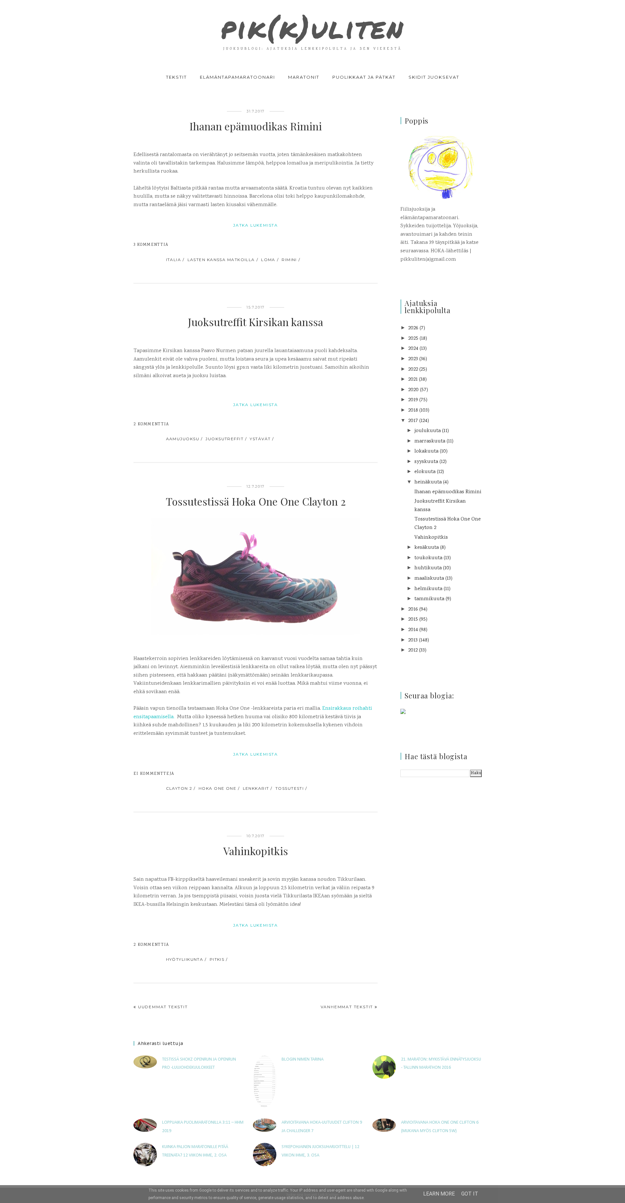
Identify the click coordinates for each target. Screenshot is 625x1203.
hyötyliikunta (184, 959)
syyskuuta (426, 462)
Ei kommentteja (153, 774)
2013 (413, 640)
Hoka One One (217, 788)
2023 (413, 359)
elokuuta (425, 472)
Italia (173, 259)
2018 (413, 410)
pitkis (217, 959)
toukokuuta (428, 558)
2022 (413, 369)
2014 (413, 630)
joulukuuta (427, 431)
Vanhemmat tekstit (347, 1006)
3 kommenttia (151, 245)
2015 (413, 619)
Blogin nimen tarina (303, 1059)
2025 (413, 338)
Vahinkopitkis (255, 851)
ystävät (260, 438)
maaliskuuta (429, 578)
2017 (413, 421)
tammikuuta (429, 599)
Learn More (439, 1194)
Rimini (289, 259)
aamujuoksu (182, 438)
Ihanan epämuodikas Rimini (255, 126)
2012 (413, 650)
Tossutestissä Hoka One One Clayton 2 (256, 501)
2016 (413, 609)
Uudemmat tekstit (163, 1006)
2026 (413, 328)
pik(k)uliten (312, 27)
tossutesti (289, 788)
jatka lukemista (255, 225)
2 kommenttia (151, 424)
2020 (413, 390)
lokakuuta (426, 451)
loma (268, 259)
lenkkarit (256, 788)
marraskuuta (429, 441)
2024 (413, 348)
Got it (469, 1194)
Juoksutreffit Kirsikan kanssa (255, 322)
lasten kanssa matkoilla (221, 259)
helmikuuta (428, 589)
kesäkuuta (426, 547)
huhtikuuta (428, 568)
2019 (413, 400)
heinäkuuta (428, 482)
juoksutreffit (224, 438)
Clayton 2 (179, 788)
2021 (413, 379)
